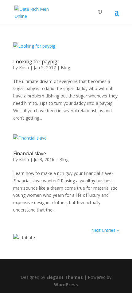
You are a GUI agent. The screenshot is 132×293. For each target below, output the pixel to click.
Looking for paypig (35, 61)
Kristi (24, 67)
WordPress (66, 284)
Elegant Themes (64, 277)
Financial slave (29, 153)
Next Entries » (105, 230)
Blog (65, 67)
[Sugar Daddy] (24, 237)
